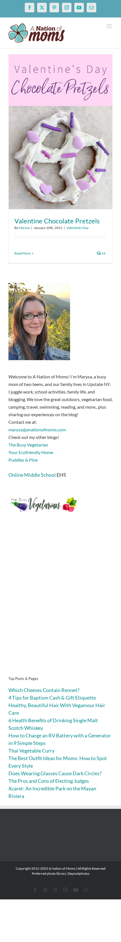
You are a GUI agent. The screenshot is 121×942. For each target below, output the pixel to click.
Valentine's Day (77, 228)
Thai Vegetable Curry (31, 750)
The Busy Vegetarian (28, 444)
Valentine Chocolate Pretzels (57, 221)
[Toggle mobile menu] (110, 26)
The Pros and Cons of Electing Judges (48, 781)
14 (103, 253)
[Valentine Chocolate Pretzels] (60, 131)
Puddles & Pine (23, 459)
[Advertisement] (60, 603)
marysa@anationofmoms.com (37, 429)
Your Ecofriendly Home (30, 452)
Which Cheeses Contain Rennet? (43, 690)
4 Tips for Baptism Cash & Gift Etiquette (52, 698)
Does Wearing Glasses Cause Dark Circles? (55, 773)
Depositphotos (78, 873)
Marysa (24, 228)
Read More (22, 253)
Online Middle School (32, 475)
